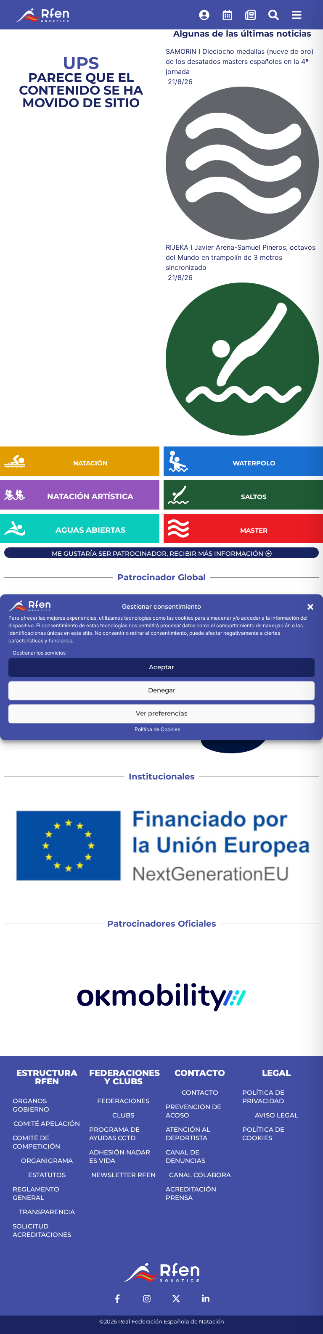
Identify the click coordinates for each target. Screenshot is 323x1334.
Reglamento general (36, 1193)
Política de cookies (263, 1133)
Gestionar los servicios (39, 653)
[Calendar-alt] (227, 14)
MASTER (253, 530)
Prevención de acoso (193, 1111)
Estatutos (47, 1175)
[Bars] (296, 14)
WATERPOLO (254, 463)
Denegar (161, 691)
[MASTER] (178, 528)
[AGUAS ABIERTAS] (14, 528)
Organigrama (47, 1161)
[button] (310, 607)
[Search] (273, 14)
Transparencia (47, 1212)
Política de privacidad (263, 1096)
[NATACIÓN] (14, 461)
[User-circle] (203, 14)
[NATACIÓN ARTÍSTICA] (14, 494)
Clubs (123, 1115)
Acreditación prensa (191, 1193)
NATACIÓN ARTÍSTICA (90, 496)
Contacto (200, 1092)
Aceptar (161, 667)
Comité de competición (36, 1142)
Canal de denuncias (185, 1156)
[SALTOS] (178, 494)
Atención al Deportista (188, 1133)
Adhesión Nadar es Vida (119, 1156)
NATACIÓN (90, 463)
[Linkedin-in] (205, 1298)
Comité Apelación (46, 1124)
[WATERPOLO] (178, 461)
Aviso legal (276, 1115)
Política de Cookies (157, 729)
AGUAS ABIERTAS (90, 530)
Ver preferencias (162, 714)
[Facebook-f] (117, 1298)
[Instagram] (146, 1298)
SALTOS (254, 497)
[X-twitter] (176, 1298)
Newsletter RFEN (123, 1175)
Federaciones (123, 1101)
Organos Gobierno (31, 1105)
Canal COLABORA (200, 1175)
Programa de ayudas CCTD (114, 1133)
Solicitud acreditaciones (42, 1230)
